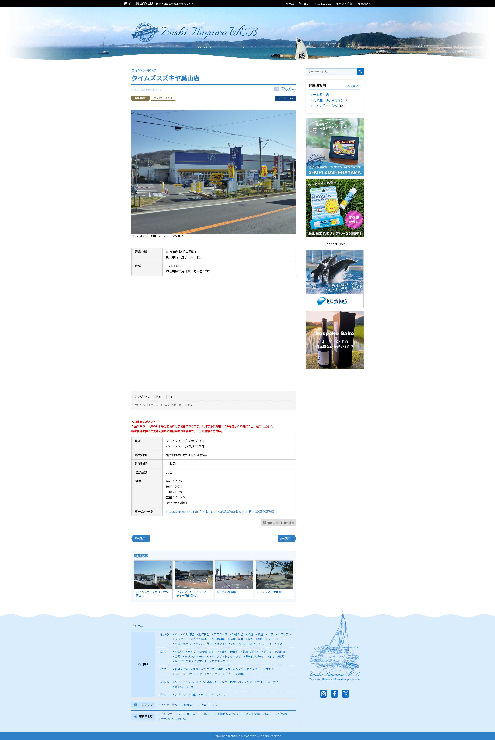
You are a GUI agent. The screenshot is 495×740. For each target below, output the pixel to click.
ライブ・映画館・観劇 (201, 651)
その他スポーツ (255, 656)
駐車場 (188, 705)
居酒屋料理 (236, 639)
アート (204, 695)
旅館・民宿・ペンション (237, 682)
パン (279, 644)
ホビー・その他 (234, 674)
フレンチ (180, 639)
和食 (260, 634)
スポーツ (180, 695)
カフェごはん (248, 644)
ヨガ (272, 656)
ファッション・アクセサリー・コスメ (250, 669)
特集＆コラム (323, 3)
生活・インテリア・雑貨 (208, 669)
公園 (177, 656)
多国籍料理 (218, 639)
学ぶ (163, 695)
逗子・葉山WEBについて (194, 714)
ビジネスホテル (207, 682)
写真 (193, 695)
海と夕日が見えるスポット (191, 661)
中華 (270, 634)
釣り (282, 656)
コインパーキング (325, 106)
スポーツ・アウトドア (188, 674)
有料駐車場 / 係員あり (328, 100)
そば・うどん (183, 644)
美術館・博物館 (228, 651)
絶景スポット (251, 651)
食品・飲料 (181, 669)
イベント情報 (344, 3)
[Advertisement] (335, 430)
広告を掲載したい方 (258, 714)
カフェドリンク (226, 644)
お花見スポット (221, 661)
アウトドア (220, 695)
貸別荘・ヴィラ (184, 686)
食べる (165, 634)
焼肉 (260, 639)
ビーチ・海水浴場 (274, 651)
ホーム (139, 625)
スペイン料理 (198, 639)
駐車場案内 (364, 3)
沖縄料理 (237, 634)
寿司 (250, 639)
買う (163, 669)
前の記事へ (141, 538)
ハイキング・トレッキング (224, 656)
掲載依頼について (228, 714)
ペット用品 (213, 674)
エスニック (220, 634)
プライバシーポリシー (174, 719)
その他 (179, 651)
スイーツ (266, 644)
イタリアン (284, 634)
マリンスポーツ (194, 656)
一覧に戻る (351, 86)
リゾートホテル (184, 682)
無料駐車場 (321, 95)
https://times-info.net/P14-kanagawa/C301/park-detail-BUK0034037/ (218, 511)
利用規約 (283, 714)
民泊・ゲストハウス (268, 682)
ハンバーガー (204, 644)
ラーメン (273, 639)
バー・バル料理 (184, 634)
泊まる (165, 682)
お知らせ (166, 714)
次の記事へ (286, 538)
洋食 (250, 634)
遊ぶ (163, 651)
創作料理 (203, 634)
